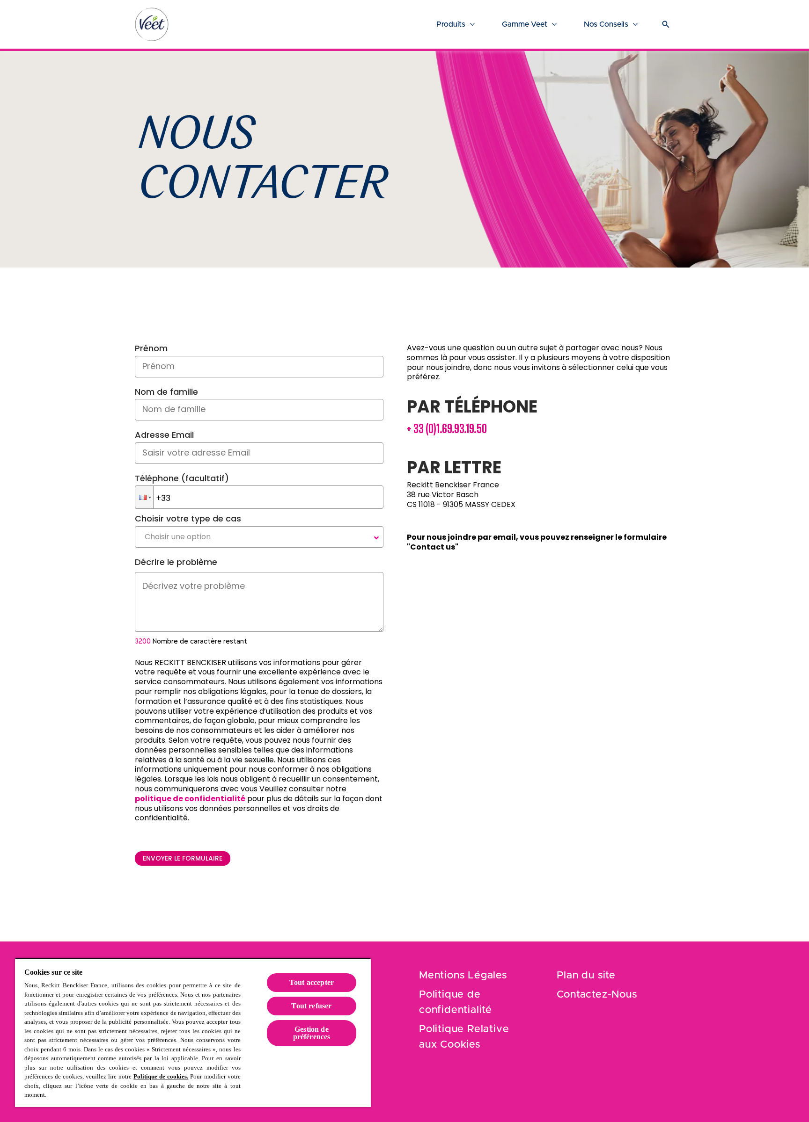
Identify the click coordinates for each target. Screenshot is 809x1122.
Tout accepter (311, 982)
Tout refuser (311, 1006)
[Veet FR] (152, 24)
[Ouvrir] (665, 24)
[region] (193, 1032)
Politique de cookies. (160, 1076)
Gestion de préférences (312, 1033)
